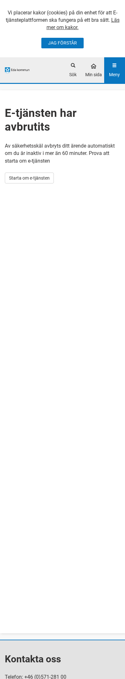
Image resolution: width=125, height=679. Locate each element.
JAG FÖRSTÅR (62, 42)
